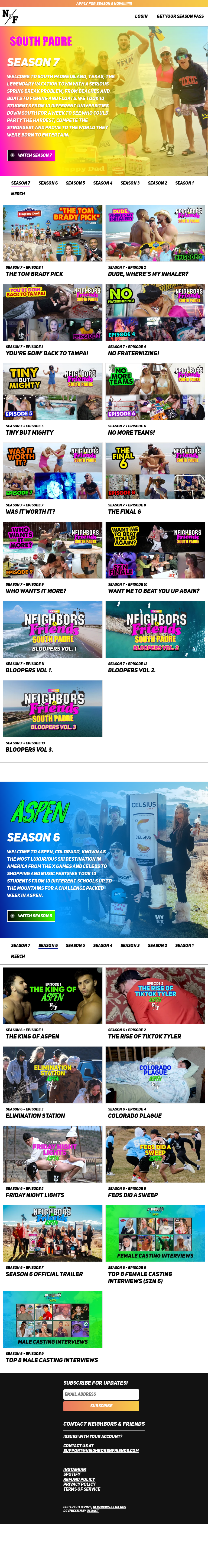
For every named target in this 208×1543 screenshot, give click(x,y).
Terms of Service (81, 1489)
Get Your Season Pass (180, 17)
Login (141, 17)
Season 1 (184, 183)
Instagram (74, 1470)
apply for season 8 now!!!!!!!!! (104, 4)
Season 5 (75, 183)
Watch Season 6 (34, 916)
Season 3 (130, 183)
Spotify (71, 1475)
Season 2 (157, 183)
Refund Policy (79, 1480)
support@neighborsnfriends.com (101, 1451)
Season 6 (48, 183)
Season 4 (102, 183)
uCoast (93, 1511)
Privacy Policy (79, 1485)
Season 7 (20, 183)
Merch (18, 194)
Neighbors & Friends (109, 1507)
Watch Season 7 (34, 156)
